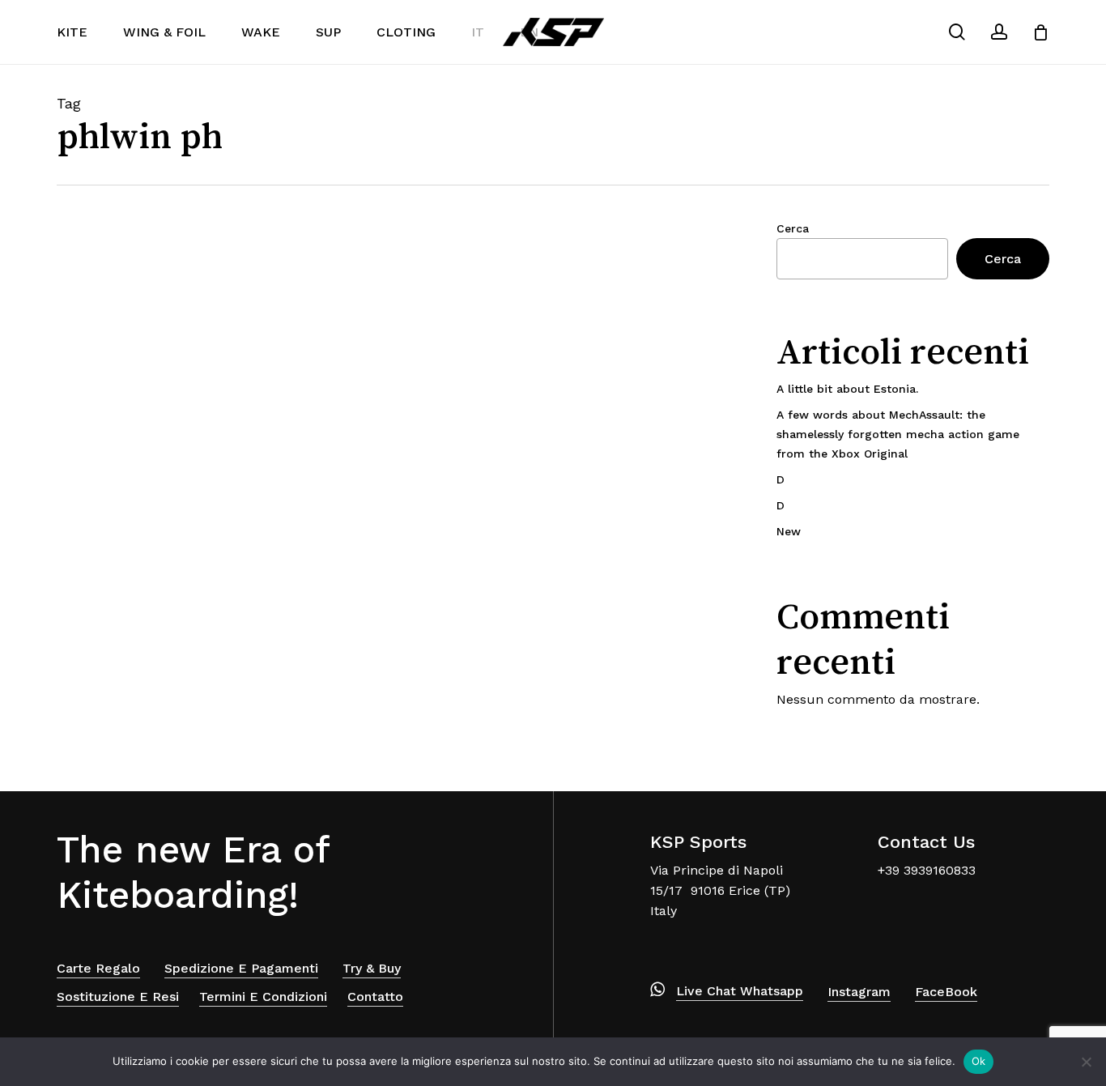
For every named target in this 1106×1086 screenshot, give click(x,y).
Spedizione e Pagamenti (241, 968)
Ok (979, 1060)
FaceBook (946, 991)
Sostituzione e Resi (118, 996)
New (788, 531)
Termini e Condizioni (263, 996)
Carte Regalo (98, 968)
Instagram (859, 991)
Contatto (375, 996)
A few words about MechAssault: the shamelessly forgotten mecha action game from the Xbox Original (897, 434)
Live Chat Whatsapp (739, 991)
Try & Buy (371, 968)
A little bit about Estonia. (847, 388)
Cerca (792, 228)
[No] (1086, 1062)
